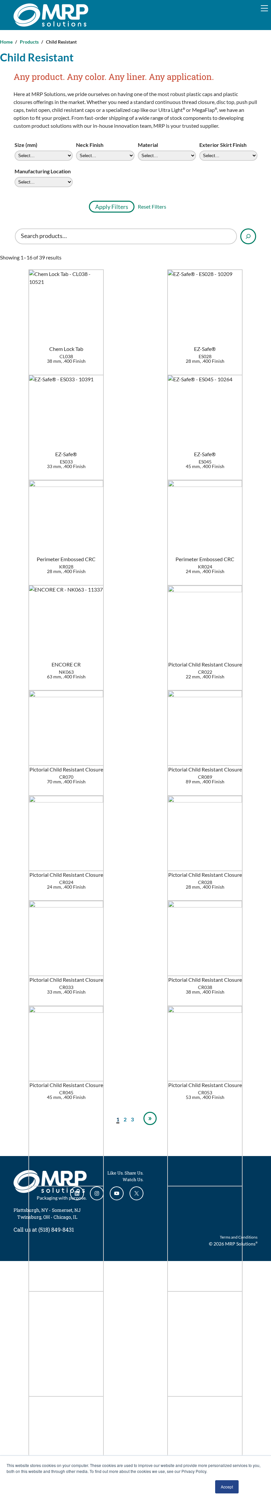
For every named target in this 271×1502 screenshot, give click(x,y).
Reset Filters (152, 206)
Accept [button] (227, 1486)
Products (29, 42)
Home (6, 42)
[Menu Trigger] (264, 8)
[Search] (248, 236)
